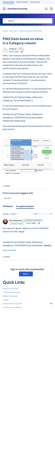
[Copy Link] (21, 52)
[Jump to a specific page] (50, 214)
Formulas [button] (7, 198)
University (35, 2)
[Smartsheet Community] (17, 9)
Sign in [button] (26, 274)
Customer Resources (11, 292)
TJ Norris (13, 49)
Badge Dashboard (10, 296)
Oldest (13, 214)
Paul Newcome (15, 220)
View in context (9, 250)
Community (8, 2)
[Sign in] (51, 9)
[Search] (46, 9)
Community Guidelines (12, 307)
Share (6, 186)
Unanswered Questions (27, 303)
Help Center (22, 2)
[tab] (7, 206)
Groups (6, 300)
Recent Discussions (11, 288)
